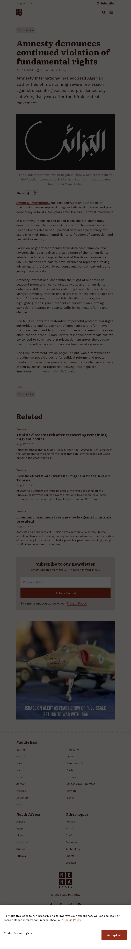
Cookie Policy (72, 920)
